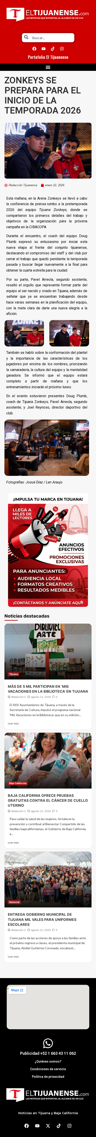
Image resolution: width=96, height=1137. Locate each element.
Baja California (17, 783)
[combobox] (48, 37)
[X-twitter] (48, 1125)
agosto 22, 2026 (41, 811)
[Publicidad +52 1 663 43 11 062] (48, 1043)
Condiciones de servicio (48, 1069)
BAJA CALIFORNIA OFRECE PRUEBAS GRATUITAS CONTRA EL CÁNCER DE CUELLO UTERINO (48, 800)
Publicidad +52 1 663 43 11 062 (48, 1053)
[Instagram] (62, 49)
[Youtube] (44, 49)
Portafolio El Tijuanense (48, 57)
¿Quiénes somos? (48, 1061)
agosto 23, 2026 (41, 696)
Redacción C (18, 696)
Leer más (13, 723)
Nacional (14, 902)
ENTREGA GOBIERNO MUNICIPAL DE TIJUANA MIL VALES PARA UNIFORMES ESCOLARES (42, 919)
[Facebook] (34, 49)
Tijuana (13, 674)
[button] (48, 67)
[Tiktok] (53, 49)
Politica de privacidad (48, 1076)
